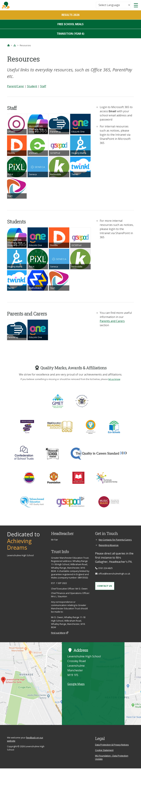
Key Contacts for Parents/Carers (115, 539)
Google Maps (76, 684)
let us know (114, 379)
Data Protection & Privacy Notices (112, 744)
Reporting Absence (108, 545)
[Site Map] (14, 45)
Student (32, 86)
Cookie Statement (104, 750)
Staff (43, 86)
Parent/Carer (15, 86)
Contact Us (104, 585)
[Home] (8, 45)
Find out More (58, 632)
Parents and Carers (112, 321)
